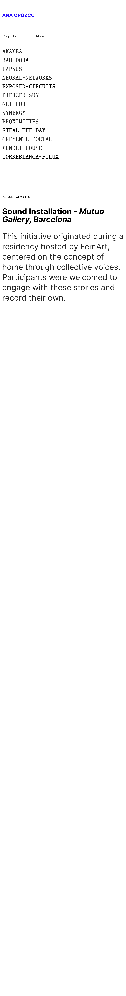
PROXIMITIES (20, 121)
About (40, 36)
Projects (9, 36)
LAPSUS (12, 69)
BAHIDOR (13, 60)
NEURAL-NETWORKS (27, 77)
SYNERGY (13, 112)
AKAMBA (12, 51)
